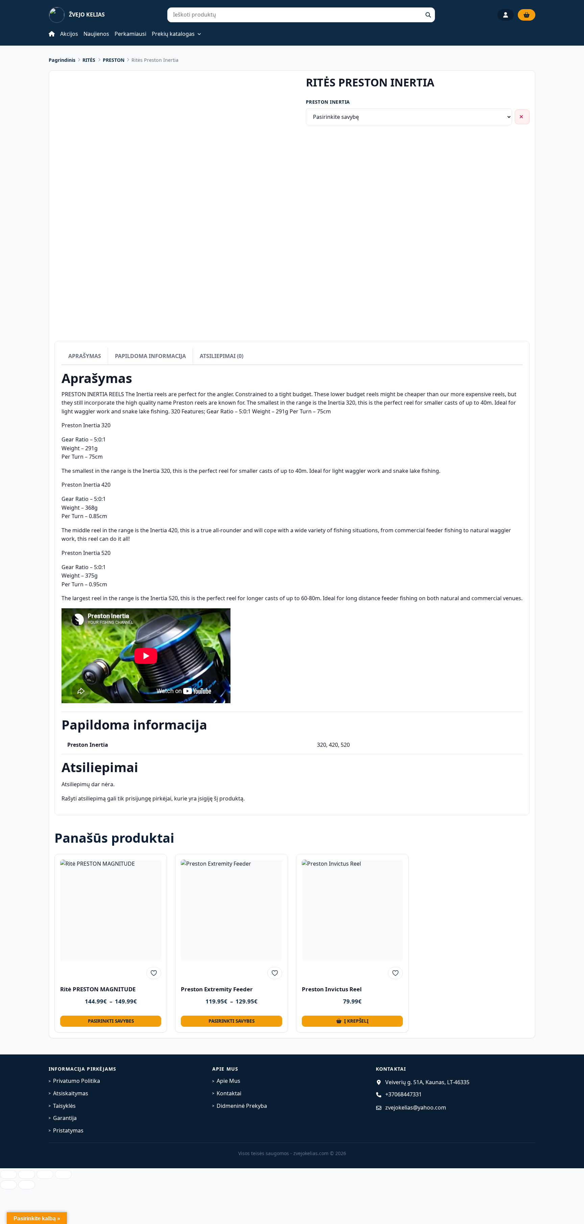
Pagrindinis (62, 60)
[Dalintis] (44, 1174)
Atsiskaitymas (70, 1093)
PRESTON (113, 60)
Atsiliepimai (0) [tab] (221, 356)
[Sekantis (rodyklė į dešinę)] (26, 1184)
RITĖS (88, 60)
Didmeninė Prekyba (242, 1106)
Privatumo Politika (76, 1081)
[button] (352, 1021)
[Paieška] (428, 15)
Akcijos (69, 33)
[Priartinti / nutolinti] (8, 1174)
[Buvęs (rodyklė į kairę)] (8, 1184)
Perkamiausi (130, 33)
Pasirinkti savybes (111, 1021)
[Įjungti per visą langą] (26, 1174)
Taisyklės (64, 1106)
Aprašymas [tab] (84, 356)
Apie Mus (228, 1081)
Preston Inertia (328, 102)
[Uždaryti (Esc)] (63, 1174)
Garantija (65, 1118)
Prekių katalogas (173, 34)
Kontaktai (229, 1093)
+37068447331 (403, 1094)
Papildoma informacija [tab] (150, 356)
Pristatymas (68, 1130)
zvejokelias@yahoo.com (415, 1107)
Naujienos (96, 33)
